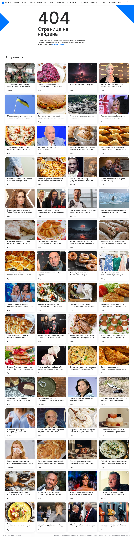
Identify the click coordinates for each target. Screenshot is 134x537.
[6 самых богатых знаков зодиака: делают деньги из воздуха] (82, 203)
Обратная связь (125, 535)
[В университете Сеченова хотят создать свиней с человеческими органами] (114, 234)
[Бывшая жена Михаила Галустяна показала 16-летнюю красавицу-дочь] (51, 329)
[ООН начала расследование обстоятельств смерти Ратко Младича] (114, 486)
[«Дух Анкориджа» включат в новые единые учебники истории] (82, 517)
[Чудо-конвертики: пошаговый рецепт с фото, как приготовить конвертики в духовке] (114, 140)
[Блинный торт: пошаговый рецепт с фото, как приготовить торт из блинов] (20, 391)
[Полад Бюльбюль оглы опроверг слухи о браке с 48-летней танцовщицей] (51, 423)
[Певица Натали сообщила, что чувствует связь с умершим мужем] (114, 109)
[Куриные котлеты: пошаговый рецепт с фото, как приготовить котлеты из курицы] (114, 297)
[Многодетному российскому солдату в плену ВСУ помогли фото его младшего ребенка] (20, 78)
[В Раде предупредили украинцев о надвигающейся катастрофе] (20, 109)
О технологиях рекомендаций (69, 535)
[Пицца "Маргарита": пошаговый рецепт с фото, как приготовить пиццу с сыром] (51, 172)
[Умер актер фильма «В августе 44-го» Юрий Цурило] (114, 172)
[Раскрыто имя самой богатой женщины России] (82, 391)
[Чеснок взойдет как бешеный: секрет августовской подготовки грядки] (51, 360)
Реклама (18, 535)
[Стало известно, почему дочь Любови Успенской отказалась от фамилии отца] (20, 203)
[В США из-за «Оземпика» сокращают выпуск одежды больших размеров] (114, 266)
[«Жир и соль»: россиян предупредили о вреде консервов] (51, 391)
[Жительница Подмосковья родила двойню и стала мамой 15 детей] (82, 297)
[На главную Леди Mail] (7, 2)
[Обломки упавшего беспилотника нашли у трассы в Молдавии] (114, 391)
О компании (11, 535)
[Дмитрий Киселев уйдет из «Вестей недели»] (51, 140)
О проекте (56, 535)
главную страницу (58, 44)
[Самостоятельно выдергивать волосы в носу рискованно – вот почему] (20, 454)
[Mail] (3, 2)
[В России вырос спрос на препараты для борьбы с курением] (20, 423)
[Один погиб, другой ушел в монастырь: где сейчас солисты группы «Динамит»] (51, 203)
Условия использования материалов (109, 535)
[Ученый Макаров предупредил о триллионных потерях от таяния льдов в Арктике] (114, 203)
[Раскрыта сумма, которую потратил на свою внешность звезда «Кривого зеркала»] (51, 486)
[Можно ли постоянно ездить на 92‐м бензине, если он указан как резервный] (114, 517)
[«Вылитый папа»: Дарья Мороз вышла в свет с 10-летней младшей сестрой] (114, 78)
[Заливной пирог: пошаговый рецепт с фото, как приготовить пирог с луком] (51, 109)
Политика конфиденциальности (88, 535)
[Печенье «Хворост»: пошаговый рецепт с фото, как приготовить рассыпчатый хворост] (51, 454)
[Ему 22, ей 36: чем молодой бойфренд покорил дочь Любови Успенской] (20, 297)
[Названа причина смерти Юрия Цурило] (51, 266)
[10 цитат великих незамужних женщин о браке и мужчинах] (82, 486)
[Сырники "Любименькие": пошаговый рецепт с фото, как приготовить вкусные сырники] (51, 234)
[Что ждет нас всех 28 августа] (82, 78)
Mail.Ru (4, 535)
